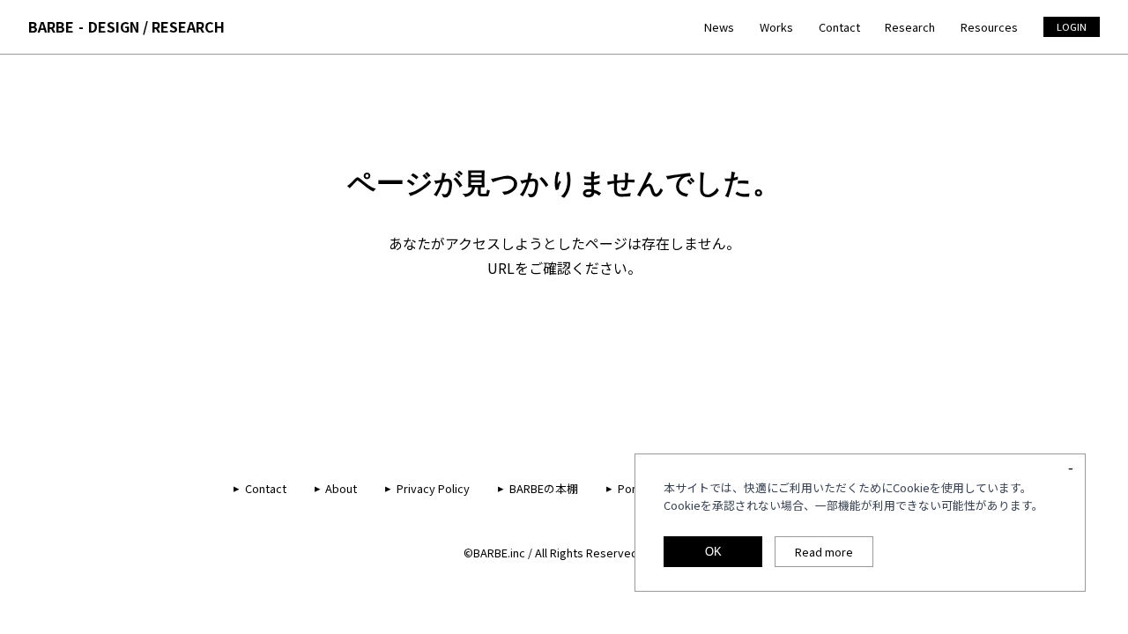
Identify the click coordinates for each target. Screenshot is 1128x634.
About (341, 488)
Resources (989, 26)
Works (776, 26)
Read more (824, 551)
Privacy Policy (433, 488)
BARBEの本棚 (543, 488)
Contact (839, 26)
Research (910, 26)
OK (713, 551)
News (719, 26)
